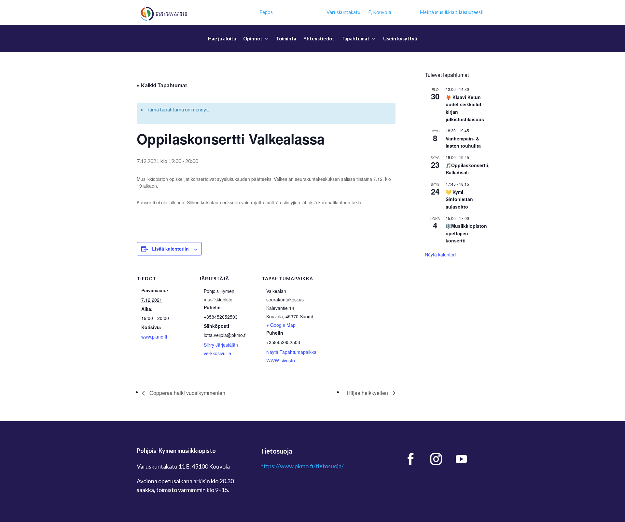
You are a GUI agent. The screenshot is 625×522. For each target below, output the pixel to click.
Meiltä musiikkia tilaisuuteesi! (452, 12)
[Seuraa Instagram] (436, 459)
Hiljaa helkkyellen (368, 393)
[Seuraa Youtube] (461, 459)
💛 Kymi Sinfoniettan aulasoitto (459, 199)
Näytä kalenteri (440, 254)
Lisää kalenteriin (170, 248)
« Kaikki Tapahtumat (162, 85)
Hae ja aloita (222, 38)
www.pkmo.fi (154, 336)
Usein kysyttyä (400, 38)
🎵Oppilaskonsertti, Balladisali (468, 169)
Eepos (266, 12)
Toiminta (286, 38)
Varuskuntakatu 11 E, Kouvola (358, 12)
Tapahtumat (355, 38)
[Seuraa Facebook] (410, 459)
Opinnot (252, 38)
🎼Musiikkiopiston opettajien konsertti (466, 233)
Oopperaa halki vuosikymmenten (186, 393)
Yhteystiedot (318, 38)
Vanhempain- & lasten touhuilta (463, 142)
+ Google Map (281, 325)
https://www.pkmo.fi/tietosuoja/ (302, 466)
